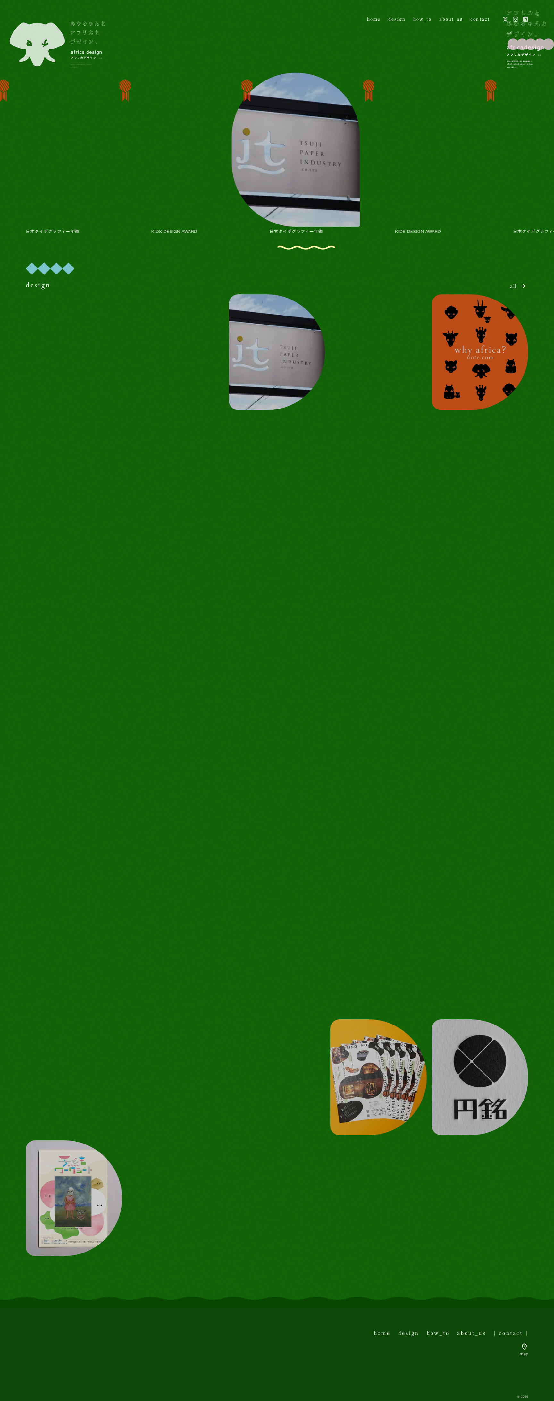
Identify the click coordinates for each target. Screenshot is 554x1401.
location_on (524, 1346)
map (524, 1354)
